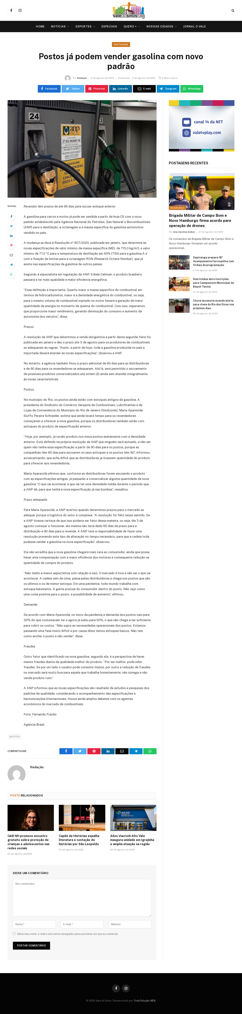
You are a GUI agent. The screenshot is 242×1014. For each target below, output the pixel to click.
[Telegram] (11, 264)
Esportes (84, 26)
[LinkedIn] (11, 235)
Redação (82, 78)
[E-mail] (11, 255)
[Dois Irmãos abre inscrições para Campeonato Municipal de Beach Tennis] (179, 284)
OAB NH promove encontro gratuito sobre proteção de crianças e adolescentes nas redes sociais (29, 842)
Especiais (109, 26)
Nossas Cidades (160, 26)
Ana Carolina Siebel (184, 232)
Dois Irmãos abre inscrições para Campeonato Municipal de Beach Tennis (213, 283)
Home (40, 26)
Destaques (121, 44)
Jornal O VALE (194, 26)
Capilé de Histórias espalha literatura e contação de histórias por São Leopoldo (79, 840)
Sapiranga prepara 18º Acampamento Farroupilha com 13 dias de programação (213, 261)
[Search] (232, 10)
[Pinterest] (11, 245)
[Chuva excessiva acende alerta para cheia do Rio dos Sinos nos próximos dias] (179, 305)
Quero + (130, 26)
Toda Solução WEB (144, 1000)
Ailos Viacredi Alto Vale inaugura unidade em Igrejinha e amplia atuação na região (132, 840)
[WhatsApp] (11, 274)
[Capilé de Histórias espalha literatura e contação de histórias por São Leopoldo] (82, 818)
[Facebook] (11, 216)
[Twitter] (11, 226)
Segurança (177, 208)
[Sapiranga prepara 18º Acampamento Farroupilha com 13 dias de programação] (179, 262)
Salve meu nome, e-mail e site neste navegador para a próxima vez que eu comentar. (67, 933)
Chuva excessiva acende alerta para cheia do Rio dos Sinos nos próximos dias (213, 304)
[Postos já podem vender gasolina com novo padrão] (82, 149)
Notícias (58, 26)
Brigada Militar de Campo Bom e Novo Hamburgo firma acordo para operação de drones (200, 220)
